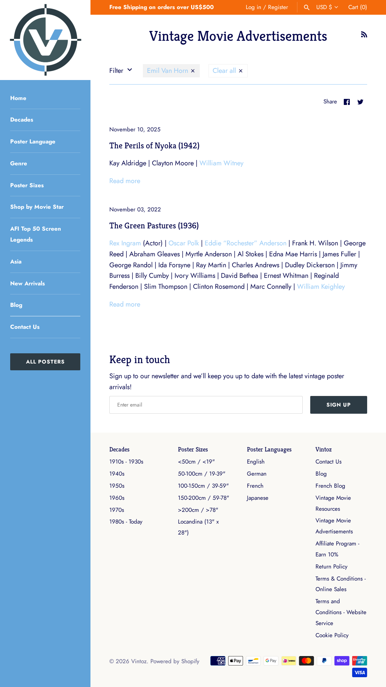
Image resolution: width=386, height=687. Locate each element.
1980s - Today (125, 522)
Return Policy (332, 566)
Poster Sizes (27, 185)
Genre (18, 163)
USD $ (324, 7)
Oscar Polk (183, 243)
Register (278, 7)
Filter (117, 70)
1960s (116, 498)
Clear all (225, 70)
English (256, 461)
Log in (253, 7)
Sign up (338, 404)
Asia (15, 261)
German (257, 474)
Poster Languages (269, 449)
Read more (124, 181)
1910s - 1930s (126, 461)
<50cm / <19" (196, 461)
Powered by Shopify (174, 661)
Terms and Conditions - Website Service (341, 612)
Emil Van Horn (168, 70)
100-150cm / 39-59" (203, 486)
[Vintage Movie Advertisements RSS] (364, 37)
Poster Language (32, 141)
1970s (116, 510)
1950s (116, 486)
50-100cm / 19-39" (201, 474)
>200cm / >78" (198, 510)
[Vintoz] (45, 40)
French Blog (330, 486)
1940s (116, 474)
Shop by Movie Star (37, 207)
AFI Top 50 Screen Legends (35, 234)
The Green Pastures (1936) (154, 225)
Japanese (257, 498)
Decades (21, 120)
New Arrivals (27, 283)
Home (18, 98)
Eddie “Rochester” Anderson (245, 243)
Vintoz (324, 449)
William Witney (221, 163)
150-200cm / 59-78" (203, 498)
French (255, 486)
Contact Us (25, 327)
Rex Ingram (125, 243)
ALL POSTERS (45, 361)
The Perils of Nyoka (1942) (154, 145)
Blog (16, 305)
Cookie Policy (332, 635)
